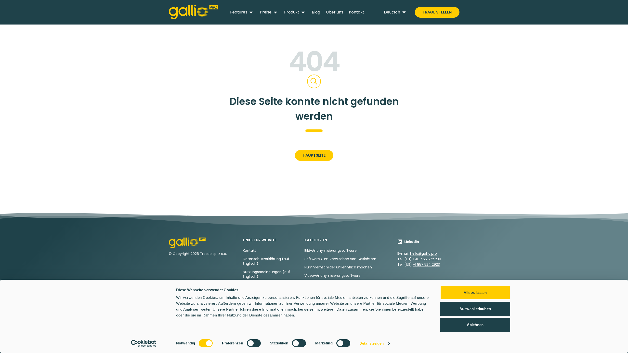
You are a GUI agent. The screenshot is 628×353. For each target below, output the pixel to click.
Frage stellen (437, 12)
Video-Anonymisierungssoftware (332, 275)
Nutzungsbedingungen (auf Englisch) (266, 274)
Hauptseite (314, 155)
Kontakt (356, 12)
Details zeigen (371, 343)
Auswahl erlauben (475, 309)
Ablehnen (475, 325)
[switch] (254, 343)
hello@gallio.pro (423, 253)
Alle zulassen (475, 292)
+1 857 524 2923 (426, 264)
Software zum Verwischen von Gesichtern (340, 258)
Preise (266, 12)
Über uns (334, 12)
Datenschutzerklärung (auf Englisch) (266, 261)
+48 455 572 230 (427, 259)
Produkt (291, 12)
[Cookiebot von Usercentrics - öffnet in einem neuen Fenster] (143, 343)
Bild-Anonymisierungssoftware (330, 250)
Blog (316, 12)
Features (238, 12)
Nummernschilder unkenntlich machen (338, 267)
